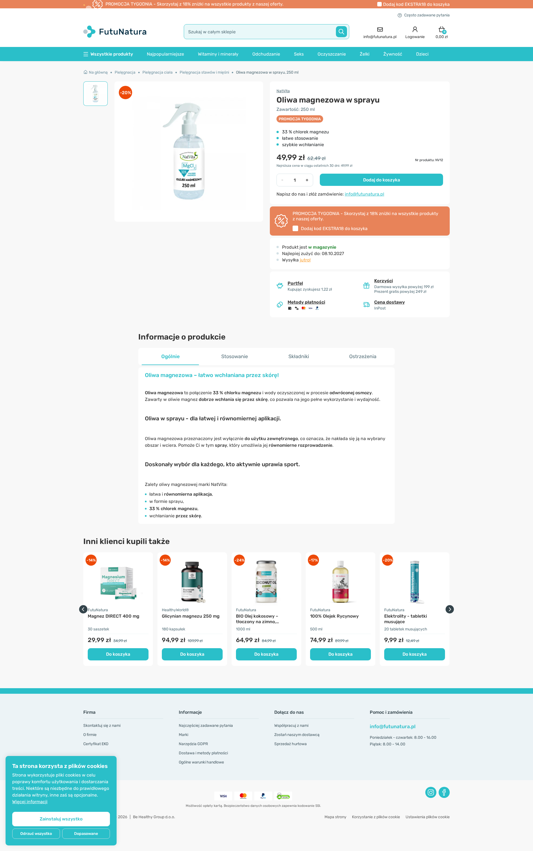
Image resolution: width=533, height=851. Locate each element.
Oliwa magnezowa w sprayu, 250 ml (267, 72)
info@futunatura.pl (364, 194)
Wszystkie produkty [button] (111, 54)
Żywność (392, 54)
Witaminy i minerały (218, 54)
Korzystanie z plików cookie (376, 817)
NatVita (283, 91)
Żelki (364, 54)
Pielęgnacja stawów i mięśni (204, 72)
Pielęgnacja (125, 72)
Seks (299, 54)
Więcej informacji (29, 801)
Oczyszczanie (332, 54)
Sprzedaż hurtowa (290, 744)
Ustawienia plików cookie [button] (428, 817)
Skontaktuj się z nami (101, 725)
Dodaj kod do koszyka (416, 4)
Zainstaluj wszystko (61, 819)
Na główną (98, 72)
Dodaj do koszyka (381, 180)
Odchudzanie (266, 54)
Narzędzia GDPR (193, 744)
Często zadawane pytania (427, 15)
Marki (183, 734)
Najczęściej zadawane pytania (206, 725)
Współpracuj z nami (291, 725)
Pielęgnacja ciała (157, 72)
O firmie (90, 734)
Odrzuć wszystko (36, 833)
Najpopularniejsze (165, 54)
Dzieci (422, 54)
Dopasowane (86, 833)
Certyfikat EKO (95, 744)
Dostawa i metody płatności (203, 753)
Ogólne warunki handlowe (201, 762)
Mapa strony (335, 817)
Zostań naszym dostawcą (297, 734)
